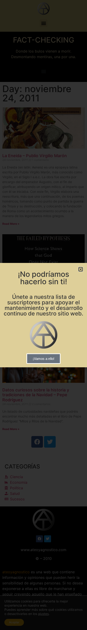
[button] (80, 269)
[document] (43, 315)
